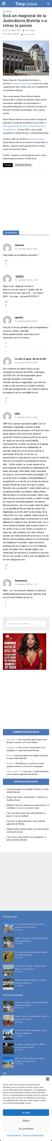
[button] (47, 1079)
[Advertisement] (26, 199)
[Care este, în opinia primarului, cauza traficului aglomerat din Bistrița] (8, 1034)
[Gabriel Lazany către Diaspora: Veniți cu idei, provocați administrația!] (8, 1020)
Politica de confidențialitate (33, 1135)
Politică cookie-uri (14, 1135)
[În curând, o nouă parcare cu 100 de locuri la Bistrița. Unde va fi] (8, 1048)
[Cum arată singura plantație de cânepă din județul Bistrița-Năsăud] (8, 956)
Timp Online (30, 30)
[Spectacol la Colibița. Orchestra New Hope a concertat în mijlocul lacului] (8, 970)
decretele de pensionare (21, 83)
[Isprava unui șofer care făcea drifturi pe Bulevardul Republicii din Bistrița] (8, 942)
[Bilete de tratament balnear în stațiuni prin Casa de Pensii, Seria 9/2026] (8, 984)
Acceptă (26, 1112)
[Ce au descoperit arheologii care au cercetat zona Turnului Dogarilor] (8, 928)
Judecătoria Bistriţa (23, 165)
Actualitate (7, 11)
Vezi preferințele (26, 1128)
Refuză (26, 1120)
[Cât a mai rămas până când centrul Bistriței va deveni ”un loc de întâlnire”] (8, 1062)
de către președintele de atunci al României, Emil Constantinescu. (25, 126)
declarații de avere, (36, 139)
